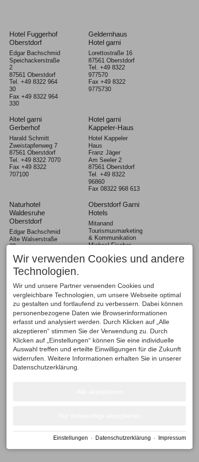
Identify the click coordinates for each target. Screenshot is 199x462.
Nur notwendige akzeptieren (99, 415)
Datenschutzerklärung (123, 438)
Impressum (172, 438)
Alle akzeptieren (99, 391)
